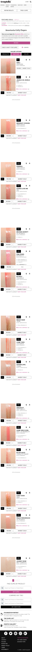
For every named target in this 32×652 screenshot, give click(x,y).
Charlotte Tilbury (22, 454)
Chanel (18, 366)
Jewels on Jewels (23, 80)
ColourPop (4, 25)
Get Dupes (16, 592)
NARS (18, 497)
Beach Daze (20, 320)
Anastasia (19, 64)
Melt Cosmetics (21, 562)
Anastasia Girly (19, 34)
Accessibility (5, 649)
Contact (3, 639)
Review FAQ (4, 643)
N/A (22, 267)
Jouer (18, 321)
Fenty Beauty (20, 409)
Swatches (20, 5)
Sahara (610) (20, 365)
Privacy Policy (5, 645)
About (3, 638)
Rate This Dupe (22, 95)
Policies (3, 641)
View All (16, 19)
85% (18, 427)
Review (16, 43)
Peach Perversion (23, 518)
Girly (18, 63)
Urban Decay (20, 125)
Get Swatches (16, 607)
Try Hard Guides (22, 639)
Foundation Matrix (14, 6)
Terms (3, 647)
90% (18, 77)
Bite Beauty (20, 256)
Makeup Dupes (7, 6)
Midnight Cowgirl (23, 123)
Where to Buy (27, 68)
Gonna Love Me (22, 188)
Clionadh (4, 23)
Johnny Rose (21, 561)
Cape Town (20, 496)
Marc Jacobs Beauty (23, 432)
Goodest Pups (21, 641)
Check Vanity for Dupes (9, 47)
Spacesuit (20, 408)
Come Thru (20, 342)
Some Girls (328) (22, 430)
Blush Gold (20, 452)
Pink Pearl (20, 254)
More (25, 5)
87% (18, 405)
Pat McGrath (20, 233)
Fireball (19, 166)
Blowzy (19, 276)
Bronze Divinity (22, 232)
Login (27, 1)
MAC (17, 81)
